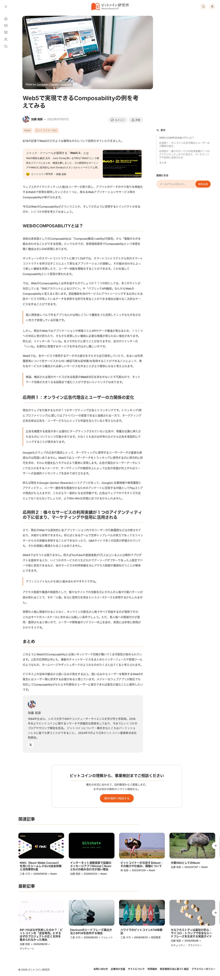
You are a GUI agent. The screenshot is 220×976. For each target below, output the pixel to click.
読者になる (162, 175)
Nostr (27, 130)
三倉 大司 (25, 873)
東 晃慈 (124, 870)
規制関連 (156, 937)
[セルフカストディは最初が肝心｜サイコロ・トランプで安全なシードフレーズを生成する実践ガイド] (192, 913)
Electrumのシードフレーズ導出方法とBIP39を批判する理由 (91, 931)
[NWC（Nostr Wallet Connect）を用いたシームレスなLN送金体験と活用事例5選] (41, 845)
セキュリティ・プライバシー (186, 945)
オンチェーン (27, 948)
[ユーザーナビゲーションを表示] (212, 6)
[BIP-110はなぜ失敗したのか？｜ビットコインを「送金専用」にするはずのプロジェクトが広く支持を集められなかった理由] (41, 913)
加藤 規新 (34, 713)
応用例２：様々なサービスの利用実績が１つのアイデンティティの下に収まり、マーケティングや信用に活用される (184, 154)
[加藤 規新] (32, 704)
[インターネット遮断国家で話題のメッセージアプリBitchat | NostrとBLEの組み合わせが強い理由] (91, 845)
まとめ (162, 162)
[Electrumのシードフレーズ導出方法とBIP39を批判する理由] (91, 913)
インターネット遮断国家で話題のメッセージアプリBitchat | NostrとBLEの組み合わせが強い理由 (90, 866)
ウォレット (107, 937)
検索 (203, 6)
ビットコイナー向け (46, 130)
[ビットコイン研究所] (110, 6)
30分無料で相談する (117, 798)
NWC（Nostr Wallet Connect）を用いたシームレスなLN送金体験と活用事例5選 (41, 866)
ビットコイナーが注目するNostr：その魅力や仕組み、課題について (141, 864)
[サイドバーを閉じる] (6, 6)
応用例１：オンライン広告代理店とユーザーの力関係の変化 (184, 144)
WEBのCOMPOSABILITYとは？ (176, 137)
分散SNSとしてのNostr (185, 862)
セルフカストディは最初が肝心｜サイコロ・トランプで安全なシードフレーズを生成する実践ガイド (191, 933)
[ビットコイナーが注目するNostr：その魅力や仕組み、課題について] (142, 845)
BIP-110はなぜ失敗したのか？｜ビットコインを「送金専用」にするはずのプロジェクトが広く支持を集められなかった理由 (41, 935)
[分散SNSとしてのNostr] (192, 845)
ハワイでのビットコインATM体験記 (141, 931)
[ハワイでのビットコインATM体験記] (142, 913)
